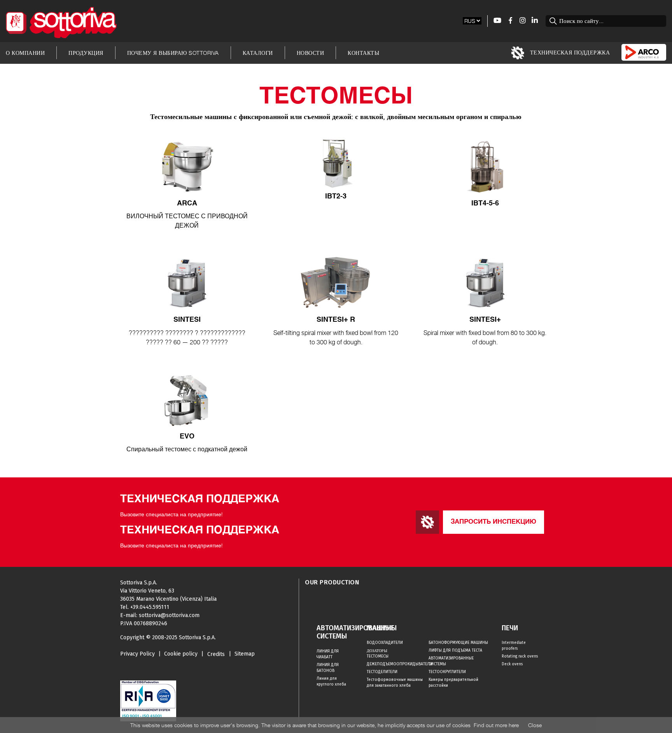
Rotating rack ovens (520, 656)
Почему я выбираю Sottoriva (173, 52)
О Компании (25, 52)
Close (535, 725)
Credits (216, 654)
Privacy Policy (137, 654)
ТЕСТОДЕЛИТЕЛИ (382, 672)
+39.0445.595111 (149, 607)
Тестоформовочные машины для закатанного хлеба (395, 682)
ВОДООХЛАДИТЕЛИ (385, 642)
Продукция (85, 52)
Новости (310, 52)
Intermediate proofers (514, 645)
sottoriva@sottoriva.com (169, 615)
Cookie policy (181, 654)
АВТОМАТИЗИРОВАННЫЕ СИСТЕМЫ (451, 661)
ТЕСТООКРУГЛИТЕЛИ (447, 672)
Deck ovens (512, 664)
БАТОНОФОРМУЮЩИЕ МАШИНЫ (458, 642)
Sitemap (244, 654)
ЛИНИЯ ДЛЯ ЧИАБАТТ (328, 654)
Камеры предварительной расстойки (453, 682)
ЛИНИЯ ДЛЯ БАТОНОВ (328, 668)
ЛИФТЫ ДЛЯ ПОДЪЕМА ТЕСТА (455, 650)
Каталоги (258, 52)
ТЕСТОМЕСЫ (377, 656)
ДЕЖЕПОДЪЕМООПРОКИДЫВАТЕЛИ (398, 664)
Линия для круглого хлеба (331, 681)
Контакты (363, 52)
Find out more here (496, 725)
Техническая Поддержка (569, 52)
